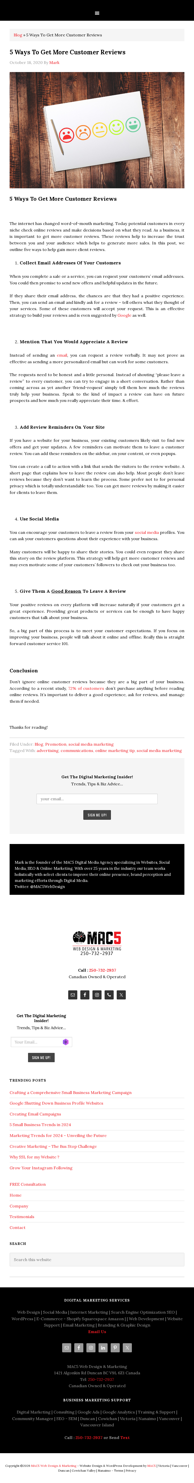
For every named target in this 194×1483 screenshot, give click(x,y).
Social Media (55, 1312)
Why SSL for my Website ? (34, 1156)
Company (19, 1205)
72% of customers (86, 688)
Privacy (131, 1470)
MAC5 (151, 1466)
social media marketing (91, 744)
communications (77, 750)
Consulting (64, 1411)
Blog (18, 34)
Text (125, 1437)
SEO (60, 1418)
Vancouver (169, 1418)
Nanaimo (147, 1418)
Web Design (28, 1312)
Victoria (127, 1418)
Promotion (55, 744)
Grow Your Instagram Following (41, 1167)
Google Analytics (119, 1411)
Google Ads (89, 1411)
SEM (72, 1418)
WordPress (22, 1318)
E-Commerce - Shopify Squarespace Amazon (80, 1318)
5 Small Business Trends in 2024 (40, 1124)
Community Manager (32, 1418)
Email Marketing (79, 1325)
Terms (118, 1470)
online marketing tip (115, 750)
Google (124, 315)
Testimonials (22, 1216)
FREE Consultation (28, 1184)
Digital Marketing (34, 1411)
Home (15, 1195)
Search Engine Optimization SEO (143, 1312)
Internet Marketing (89, 1312)
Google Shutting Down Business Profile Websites (56, 1103)
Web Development (146, 1318)
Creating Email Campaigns (35, 1113)
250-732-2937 (102, 970)
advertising (48, 750)
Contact (18, 1227)
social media (147, 532)
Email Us (97, 1331)
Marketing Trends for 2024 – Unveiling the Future (58, 1135)
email (62, 355)
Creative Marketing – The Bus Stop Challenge (53, 1146)
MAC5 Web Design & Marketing (54, 1466)
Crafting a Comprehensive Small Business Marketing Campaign (71, 1092)
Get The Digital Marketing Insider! (97, 776)
